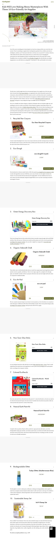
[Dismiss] (54, 527)
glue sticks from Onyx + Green (40, 364)
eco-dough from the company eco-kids (45, 172)
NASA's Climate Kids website (29, 107)
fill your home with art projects (41, 109)
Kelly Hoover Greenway (49, 41)
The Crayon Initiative (23, 93)
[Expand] (51, 527)
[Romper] (6, 2)
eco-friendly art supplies (33, 58)
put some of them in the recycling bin (41, 112)
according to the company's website (17, 242)
